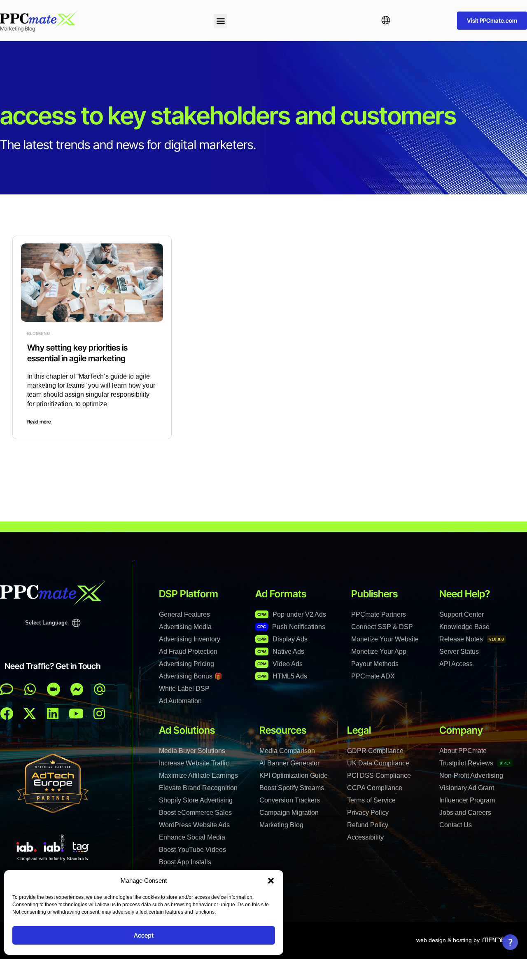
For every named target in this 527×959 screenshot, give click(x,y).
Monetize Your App (378, 651)
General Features (184, 614)
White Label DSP (184, 688)
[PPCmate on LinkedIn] (52, 713)
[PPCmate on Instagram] (99, 713)
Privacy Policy (368, 812)
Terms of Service (371, 800)
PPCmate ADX (373, 676)
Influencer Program (467, 800)
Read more (39, 422)
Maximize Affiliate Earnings (198, 775)
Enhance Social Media (192, 837)
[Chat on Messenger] (77, 689)
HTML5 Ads (282, 676)
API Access (456, 663)
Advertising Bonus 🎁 (190, 676)
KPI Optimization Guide (293, 775)
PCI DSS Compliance (379, 775)
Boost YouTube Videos (192, 849)
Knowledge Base (464, 626)
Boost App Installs (185, 861)
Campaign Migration (289, 812)
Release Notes (471, 639)
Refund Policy (367, 824)
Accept (144, 935)
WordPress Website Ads (194, 824)
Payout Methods (375, 663)
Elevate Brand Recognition (198, 787)
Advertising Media (185, 626)
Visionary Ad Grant (466, 787)
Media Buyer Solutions (192, 750)
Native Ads (280, 651)
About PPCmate (463, 750)
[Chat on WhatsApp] (30, 689)
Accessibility (365, 837)
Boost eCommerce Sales (195, 812)
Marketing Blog (281, 824)
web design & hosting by (448, 940)
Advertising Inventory (189, 639)
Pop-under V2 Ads (291, 614)
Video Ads (280, 663)
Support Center (461, 614)
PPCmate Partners (378, 614)
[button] (271, 881)
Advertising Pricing (186, 663)
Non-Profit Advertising (471, 775)
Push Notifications (291, 626)
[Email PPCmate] (99, 689)
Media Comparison (287, 750)
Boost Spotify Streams (291, 787)
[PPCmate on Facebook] (6, 713)
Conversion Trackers (289, 800)
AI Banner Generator (289, 763)
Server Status (459, 651)
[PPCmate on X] (29, 713)
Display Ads (282, 639)
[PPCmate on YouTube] (76, 713)
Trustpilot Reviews (475, 763)
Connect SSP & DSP (382, 626)
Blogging (38, 333)
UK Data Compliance (378, 763)
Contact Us (455, 824)
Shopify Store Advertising (196, 800)
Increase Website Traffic (194, 763)
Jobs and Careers (465, 812)
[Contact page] (53, 689)
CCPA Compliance (374, 787)
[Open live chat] (6, 689)
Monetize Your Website (385, 639)
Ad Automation (180, 700)
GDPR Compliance (375, 750)
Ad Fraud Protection (188, 651)
